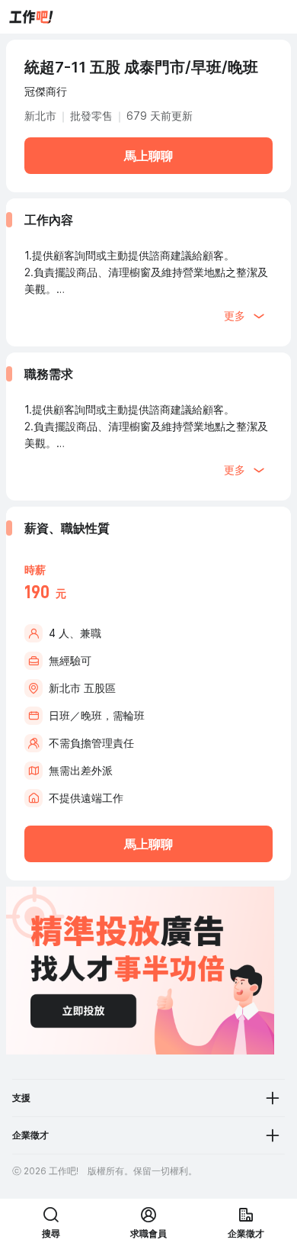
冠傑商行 (45, 91)
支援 (21, 1097)
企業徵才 (30, 1135)
